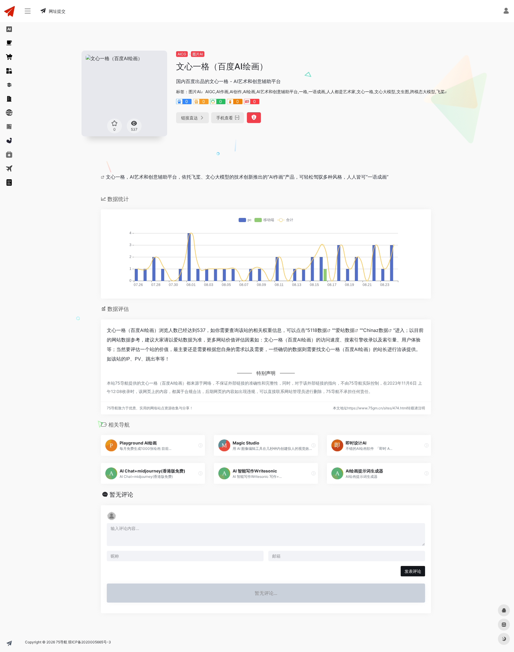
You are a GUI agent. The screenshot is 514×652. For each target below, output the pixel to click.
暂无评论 (121, 494)
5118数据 (317, 330)
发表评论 (413, 571)
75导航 (61, 642)
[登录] (506, 11)
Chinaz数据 (375, 330)
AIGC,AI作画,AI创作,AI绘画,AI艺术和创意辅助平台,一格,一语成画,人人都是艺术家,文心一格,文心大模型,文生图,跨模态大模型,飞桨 (325, 91)
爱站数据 (345, 330)
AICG (182, 54)
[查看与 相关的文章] (103, 177)
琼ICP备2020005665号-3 (89, 642)
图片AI (197, 54)
